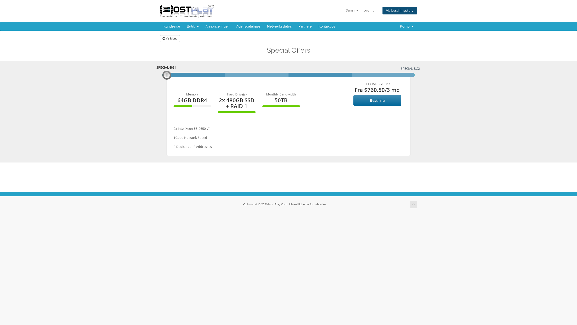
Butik (192, 26)
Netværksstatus (279, 26)
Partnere (305, 26)
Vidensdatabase (248, 26)
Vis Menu (171, 38)
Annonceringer (217, 26)
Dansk (351, 10)
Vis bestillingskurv (399, 10)
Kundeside (171, 26)
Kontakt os (326, 26)
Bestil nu (377, 100)
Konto (405, 26)
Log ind (369, 10)
